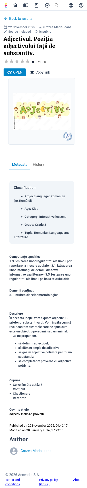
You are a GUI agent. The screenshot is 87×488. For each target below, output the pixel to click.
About (77, 480)
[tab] (6, 5)
